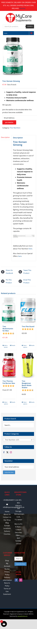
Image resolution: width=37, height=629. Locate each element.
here (30, 249)
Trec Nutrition (15, 128)
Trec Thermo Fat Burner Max (9, 382)
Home (7, 511)
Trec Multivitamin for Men (8, 328)
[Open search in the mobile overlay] (18, 26)
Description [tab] (5, 137)
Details (13, 345)
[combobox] (18, 439)
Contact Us (7, 517)
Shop (7, 561)
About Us (7, 514)
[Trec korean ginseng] (18, 56)
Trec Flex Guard (28, 326)
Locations (7, 528)
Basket (7, 569)
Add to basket (6, 346)
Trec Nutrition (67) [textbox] (18, 440)
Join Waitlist (9, 122)
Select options (25, 346)
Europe (7, 525)
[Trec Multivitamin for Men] (9, 310)
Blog (7, 523)
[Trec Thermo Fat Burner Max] (9, 365)
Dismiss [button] (22, 8)
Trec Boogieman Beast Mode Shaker (26, 384)
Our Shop (7, 520)
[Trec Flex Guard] (28, 310)
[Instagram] (11, 452)
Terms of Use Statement (7, 591)
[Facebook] (4, 452)
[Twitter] (7, 452)
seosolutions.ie (22, 616)
